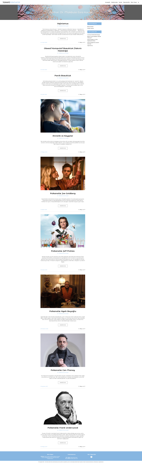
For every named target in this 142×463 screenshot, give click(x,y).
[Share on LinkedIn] (81, 42)
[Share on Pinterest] (84, 42)
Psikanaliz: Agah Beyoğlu (62, 311)
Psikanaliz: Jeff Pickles (63, 251)
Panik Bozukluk (63, 75)
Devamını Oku (63, 38)
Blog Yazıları (90, 26)
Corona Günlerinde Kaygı (93, 34)
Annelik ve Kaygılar (63, 136)
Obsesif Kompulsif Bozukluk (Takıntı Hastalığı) (63, 49)
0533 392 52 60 (74, 457)
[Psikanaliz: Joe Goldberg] (62, 173)
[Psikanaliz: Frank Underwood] (62, 407)
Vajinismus (62, 23)
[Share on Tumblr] (83, 42)
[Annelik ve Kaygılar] (62, 116)
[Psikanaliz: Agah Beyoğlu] (62, 291)
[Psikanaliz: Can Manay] (62, 350)
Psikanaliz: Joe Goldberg (63, 193)
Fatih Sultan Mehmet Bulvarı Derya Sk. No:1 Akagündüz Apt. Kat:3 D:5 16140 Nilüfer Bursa (51, 457)
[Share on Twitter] (80, 42)
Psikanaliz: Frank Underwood (63, 428)
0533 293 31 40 (74, 458)
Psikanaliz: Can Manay (63, 370)
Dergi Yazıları (90, 28)
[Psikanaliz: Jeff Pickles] (62, 231)
